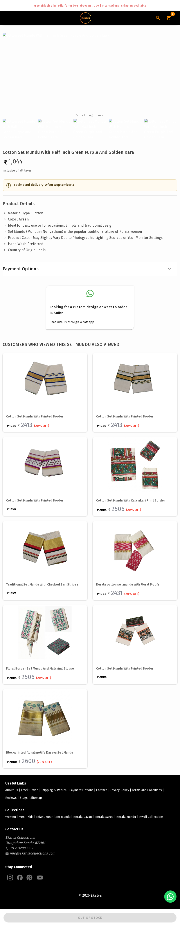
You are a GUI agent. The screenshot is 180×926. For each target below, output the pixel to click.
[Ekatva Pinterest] (29, 877)
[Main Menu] (9, 18)
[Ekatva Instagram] (10, 877)
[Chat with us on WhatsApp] (170, 896)
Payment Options (21, 268)
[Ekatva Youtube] (40, 877)
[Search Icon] (158, 18)
